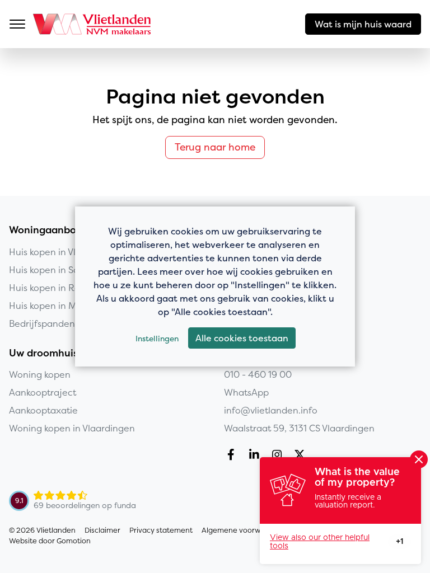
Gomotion (74, 541)
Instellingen (157, 338)
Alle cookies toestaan (241, 338)
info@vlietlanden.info (270, 410)
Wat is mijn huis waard (363, 24)
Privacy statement (161, 530)
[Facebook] (233, 456)
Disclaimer (102, 530)
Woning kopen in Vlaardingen (72, 428)
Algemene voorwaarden (244, 530)
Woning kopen (40, 374)
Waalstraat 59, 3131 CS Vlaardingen (299, 428)
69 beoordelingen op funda (85, 505)
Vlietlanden (92, 24)
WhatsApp (246, 392)
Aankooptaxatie (43, 410)
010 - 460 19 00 (258, 374)
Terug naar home (215, 147)
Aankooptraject (42, 392)
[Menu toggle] (17, 24)
